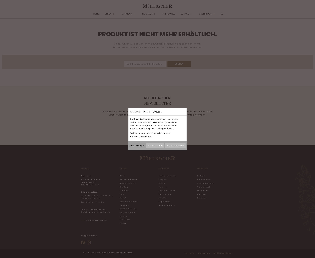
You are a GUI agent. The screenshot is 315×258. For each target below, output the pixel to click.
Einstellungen (137, 145)
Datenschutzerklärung (140, 136)
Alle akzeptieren (175, 145)
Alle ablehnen (155, 145)
